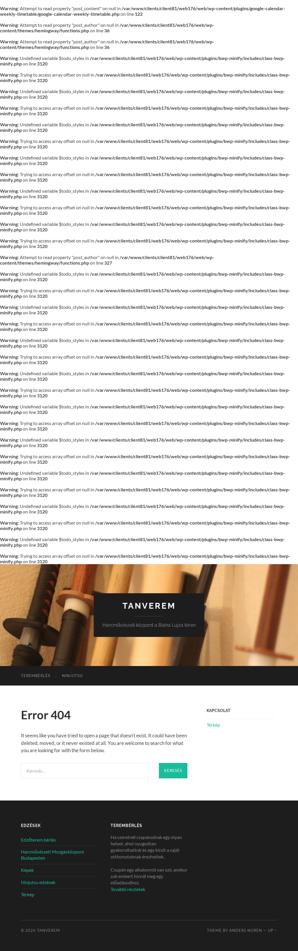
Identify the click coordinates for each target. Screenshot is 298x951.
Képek (27, 870)
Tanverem (149, 606)
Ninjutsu (72, 675)
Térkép (213, 724)
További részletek (128, 889)
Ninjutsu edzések (38, 882)
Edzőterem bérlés (38, 839)
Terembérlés (35, 675)
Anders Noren (245, 930)
